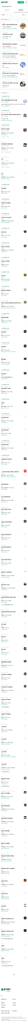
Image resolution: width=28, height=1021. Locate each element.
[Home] (4, 2)
